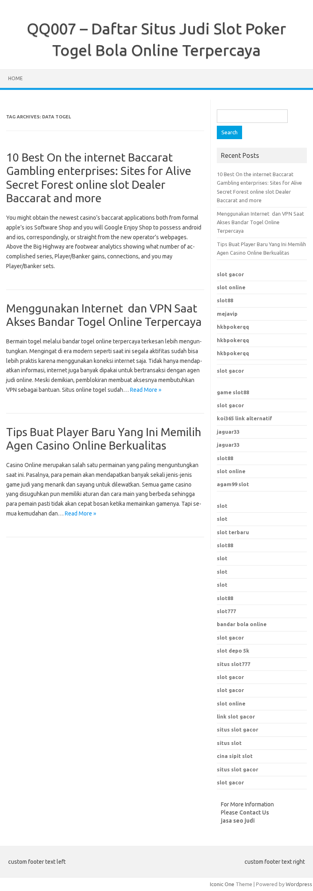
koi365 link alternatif (244, 418)
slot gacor (230, 274)
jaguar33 (228, 432)
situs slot (229, 743)
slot (222, 506)
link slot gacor (236, 716)
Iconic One (222, 884)
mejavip (227, 314)
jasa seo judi (238, 820)
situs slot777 (233, 664)
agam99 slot (233, 484)
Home (15, 78)
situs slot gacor (237, 729)
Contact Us (254, 812)
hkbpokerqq (233, 327)
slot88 (225, 300)
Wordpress (299, 884)
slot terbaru (233, 532)
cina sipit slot (235, 756)
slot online (231, 287)
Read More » (145, 390)
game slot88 (233, 392)
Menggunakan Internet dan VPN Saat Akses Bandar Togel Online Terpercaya (260, 222)
